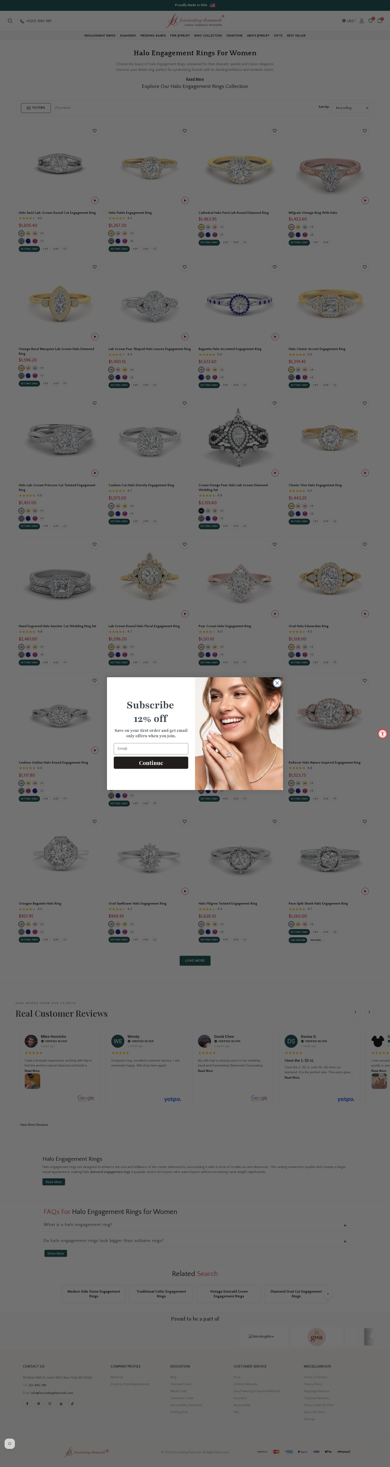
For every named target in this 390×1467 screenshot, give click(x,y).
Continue (151, 762)
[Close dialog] (277, 683)
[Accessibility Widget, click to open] (383, 733)
